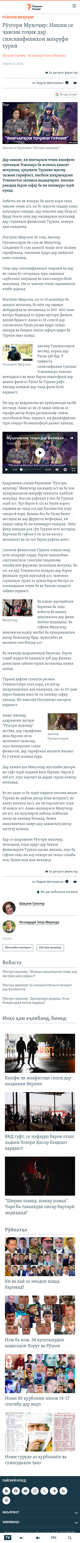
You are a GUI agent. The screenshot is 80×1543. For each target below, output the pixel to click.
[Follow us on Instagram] (35, 1491)
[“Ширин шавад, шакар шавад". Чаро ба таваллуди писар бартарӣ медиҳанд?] (40, 1176)
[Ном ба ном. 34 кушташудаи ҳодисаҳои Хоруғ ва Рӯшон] (40, 1315)
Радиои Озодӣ (28, 443)
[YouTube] (38, 1538)
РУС (54, 1538)
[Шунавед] (21, 1538)
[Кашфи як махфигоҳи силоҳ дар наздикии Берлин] (40, 1053)
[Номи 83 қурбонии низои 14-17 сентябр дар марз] (40, 1373)
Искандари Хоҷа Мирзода (47, 55)
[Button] (61, 72)
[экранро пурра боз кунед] (73, 470)
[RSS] (63, 1491)
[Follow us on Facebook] (16, 1491)
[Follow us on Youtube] (25, 1491)
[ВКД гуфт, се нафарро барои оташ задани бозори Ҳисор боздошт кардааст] (40, 1111)
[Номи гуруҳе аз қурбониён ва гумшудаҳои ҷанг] (40, 1431)
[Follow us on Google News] (6, 1491)
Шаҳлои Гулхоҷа (14, 55)
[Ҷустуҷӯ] (70, 1538)
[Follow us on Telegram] (54, 1491)
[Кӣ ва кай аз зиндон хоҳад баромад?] (40, 1256)
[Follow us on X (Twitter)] (44, 1491)
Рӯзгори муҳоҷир (18, 18)
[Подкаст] (6, 1500)
